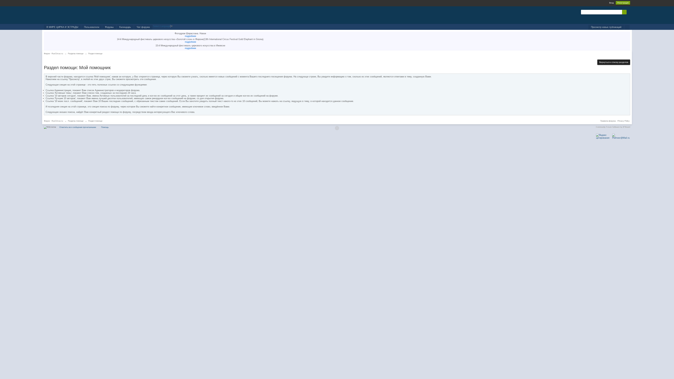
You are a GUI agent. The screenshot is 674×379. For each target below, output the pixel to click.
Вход (611, 3)
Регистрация (623, 3)
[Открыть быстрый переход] (627, 27)
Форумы (109, 27)
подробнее (190, 36)
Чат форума (143, 27)
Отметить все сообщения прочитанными (77, 127)
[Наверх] (337, 128)
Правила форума (608, 121)
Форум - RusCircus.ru (53, 121)
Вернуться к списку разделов (613, 62)
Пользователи (91, 27)
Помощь (105, 127)
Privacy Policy (623, 121)
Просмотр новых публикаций (606, 27)
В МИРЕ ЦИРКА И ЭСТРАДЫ (62, 27)
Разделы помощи (75, 121)
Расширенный (628, 12)
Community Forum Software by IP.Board (613, 127)
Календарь (125, 27)
